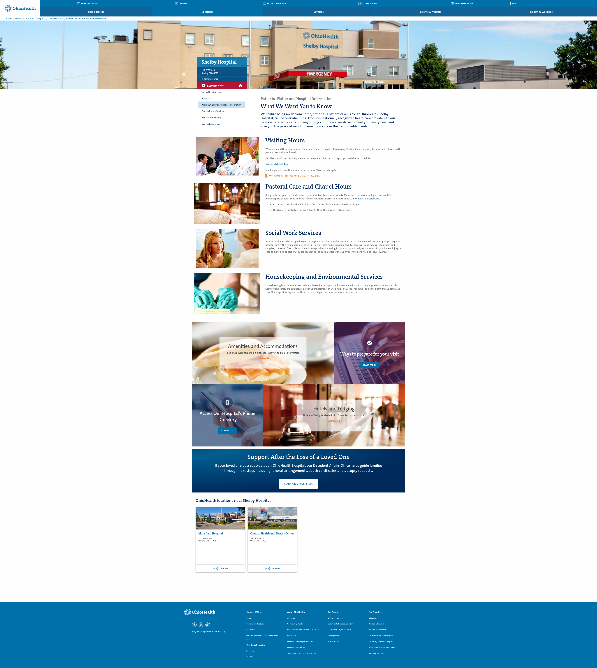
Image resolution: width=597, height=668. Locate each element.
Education (373, 618)
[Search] (591, 3)
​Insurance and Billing (211, 117)
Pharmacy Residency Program (381, 641)
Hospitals (41, 18)
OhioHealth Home (13, 18)
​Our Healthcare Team (211, 124)
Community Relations (255, 624)
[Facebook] (194, 624)
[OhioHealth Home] (213, 612)
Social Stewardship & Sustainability (301, 653)
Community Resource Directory (340, 624)
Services (319, 12)
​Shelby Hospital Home (212, 92)
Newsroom (291, 635)
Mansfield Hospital (210, 533)
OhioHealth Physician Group (339, 630)
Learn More (369, 365)
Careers (249, 618)
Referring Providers (376, 653)
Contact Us (227, 430)
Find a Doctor (96, 12)
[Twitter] (201, 624)
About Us (205, 98)
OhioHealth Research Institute (381, 635)
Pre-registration (334, 635)
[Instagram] (207, 624)
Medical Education (376, 624)
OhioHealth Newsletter (255, 645)
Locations (207, 12)
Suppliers (250, 651)
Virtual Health (333, 641)
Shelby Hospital (55, 18)
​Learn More (263, 358)
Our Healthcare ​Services (212, 111)
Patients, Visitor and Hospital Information (221, 104)
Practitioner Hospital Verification (382, 647)
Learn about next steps (298, 483)
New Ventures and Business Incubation (303, 630)
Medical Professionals (377, 630)
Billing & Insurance (335, 618)
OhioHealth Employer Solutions (300, 641)
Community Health (295, 624)
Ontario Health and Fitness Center (272, 533)
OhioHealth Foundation (297, 647)
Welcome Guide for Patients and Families (294, 176)
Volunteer (250, 657)
